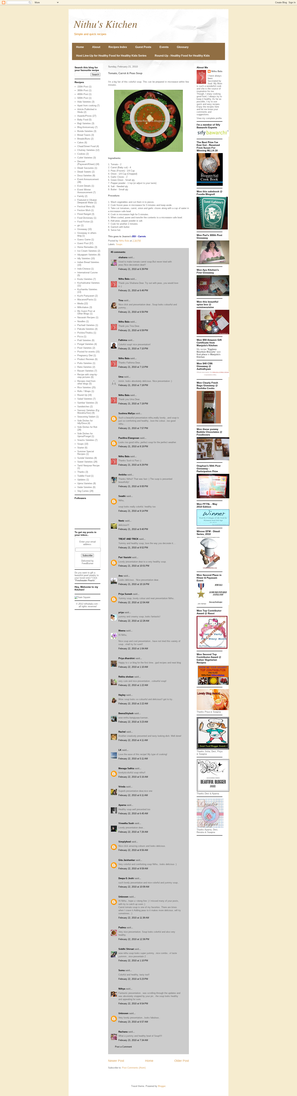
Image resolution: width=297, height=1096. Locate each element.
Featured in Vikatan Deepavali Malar (87, 201)
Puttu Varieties (84, 363)
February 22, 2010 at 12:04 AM (133, 602)
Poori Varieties (84, 348)
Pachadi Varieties (86, 325)
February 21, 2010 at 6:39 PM (133, 269)
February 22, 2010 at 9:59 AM (133, 868)
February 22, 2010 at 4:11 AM (133, 740)
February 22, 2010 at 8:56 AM (133, 850)
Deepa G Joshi (126, 878)
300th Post (82, 90)
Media (80, 303)
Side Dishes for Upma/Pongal (85, 435)
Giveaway (82, 229)
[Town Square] (82, 597)
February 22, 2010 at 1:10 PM (133, 960)
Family (80, 196)
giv (78, 225)
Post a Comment (123, 1046)
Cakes (80, 142)
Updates (81, 479)
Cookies (81, 154)
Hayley (121, 695)
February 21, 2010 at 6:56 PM (133, 312)
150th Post (82, 86)
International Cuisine (87, 272)
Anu (120, 575)
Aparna (122, 805)
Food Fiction (83, 221)
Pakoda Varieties (85, 329)
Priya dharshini (126, 658)
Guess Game (84, 239)
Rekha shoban (126, 676)
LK (119, 750)
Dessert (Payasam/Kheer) (86, 162)
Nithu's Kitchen (105, 23)
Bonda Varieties (85, 131)
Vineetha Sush (126, 823)
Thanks (81, 472)
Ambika (122, 474)
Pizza (80, 336)
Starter (80, 447)
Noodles (81, 321)
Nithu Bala (123, 279)
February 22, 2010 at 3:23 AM (133, 722)
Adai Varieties (84, 101)
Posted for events (86, 351)
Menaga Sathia (126, 768)
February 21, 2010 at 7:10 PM (133, 348)
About (96, 47)
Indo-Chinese (83, 268)
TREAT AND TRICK (128, 539)
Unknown (123, 896)
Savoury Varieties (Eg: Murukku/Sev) (88, 411)
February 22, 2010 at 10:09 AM (133, 886)
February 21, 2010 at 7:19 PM (133, 403)
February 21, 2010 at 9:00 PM (133, 486)
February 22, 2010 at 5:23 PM (133, 979)
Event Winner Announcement (84, 191)
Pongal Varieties (85, 344)
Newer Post (116, 1060)
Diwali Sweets (84, 171)
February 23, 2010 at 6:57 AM (133, 1021)
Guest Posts (143, 47)
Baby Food (82, 119)
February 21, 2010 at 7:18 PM (133, 385)
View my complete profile (209, 118)
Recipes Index (117, 47)
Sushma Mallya (126, 413)
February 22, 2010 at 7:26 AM (133, 832)
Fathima (122, 340)
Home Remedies (85, 247)
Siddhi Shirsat (126, 949)
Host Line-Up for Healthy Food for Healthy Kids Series (111, 55)
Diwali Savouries (85, 168)
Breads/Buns (83, 138)
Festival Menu (84, 206)
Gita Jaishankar (126, 860)
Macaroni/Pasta (85, 299)
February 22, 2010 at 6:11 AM (133, 795)
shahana (122, 257)
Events (164, 47)
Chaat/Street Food (86, 146)
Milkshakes (83, 307)
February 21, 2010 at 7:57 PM (133, 428)
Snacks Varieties (85, 440)
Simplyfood (124, 841)
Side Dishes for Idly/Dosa (85, 422)
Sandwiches (83, 406)
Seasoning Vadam (86, 416)
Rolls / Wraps (84, 391)
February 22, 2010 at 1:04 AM (133, 648)
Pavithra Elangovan (128, 438)
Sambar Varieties (85, 402)
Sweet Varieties (85, 461)
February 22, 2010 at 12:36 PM (133, 939)
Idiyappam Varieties (87, 254)
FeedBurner (87, 563)
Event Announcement (88, 179)
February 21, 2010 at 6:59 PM (133, 330)
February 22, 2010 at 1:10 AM (133, 667)
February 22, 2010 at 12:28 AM (133, 621)
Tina (120, 300)
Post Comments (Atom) (134, 1067)
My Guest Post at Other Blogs (86, 312)
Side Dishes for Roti (87, 427)
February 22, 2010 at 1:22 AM (133, 685)
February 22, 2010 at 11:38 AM (133, 917)
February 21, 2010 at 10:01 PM (133, 566)
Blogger (161, 1086)
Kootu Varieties (84, 279)
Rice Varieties (84, 387)
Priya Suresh (125, 594)
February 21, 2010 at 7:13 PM (133, 367)
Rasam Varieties (85, 370)
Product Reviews (85, 359)
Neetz (121, 520)
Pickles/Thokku (85, 332)
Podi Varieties (84, 340)
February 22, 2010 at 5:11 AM (133, 758)
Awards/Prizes (84, 116)
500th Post (82, 98)
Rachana (123, 1031)
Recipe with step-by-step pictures (87, 376)
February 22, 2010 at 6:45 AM (133, 813)
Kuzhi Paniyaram (85, 295)
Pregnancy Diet (85, 355)
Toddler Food (83, 476)
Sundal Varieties (85, 458)
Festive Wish (83, 210)
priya (121, 612)
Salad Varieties (84, 398)
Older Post (181, 1060)
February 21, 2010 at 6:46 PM (133, 290)
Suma (121, 970)
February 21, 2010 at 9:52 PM (133, 547)
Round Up (82, 395)
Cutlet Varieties (84, 157)
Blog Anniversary (85, 127)
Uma (120, 376)
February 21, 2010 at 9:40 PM (133, 529)
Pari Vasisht (124, 557)
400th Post (82, 94)
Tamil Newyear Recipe (88, 465)
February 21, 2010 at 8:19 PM (133, 446)
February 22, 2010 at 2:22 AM (133, 703)
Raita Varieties (84, 367)
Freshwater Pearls (85, 580)
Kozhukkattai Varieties (88, 283)
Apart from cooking (86, 105)
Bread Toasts (84, 135)
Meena (121, 630)
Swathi (122, 496)
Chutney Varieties (86, 150)
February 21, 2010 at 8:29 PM (133, 465)
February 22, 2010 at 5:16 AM (133, 777)
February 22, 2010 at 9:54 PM (133, 1003)
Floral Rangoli (84, 214)
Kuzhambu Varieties (87, 289)
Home (80, 47)
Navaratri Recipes (86, 317)
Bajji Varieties (84, 123)
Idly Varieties (83, 258)
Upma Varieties (84, 483)
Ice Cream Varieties (87, 251)
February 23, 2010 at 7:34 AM (133, 1040)
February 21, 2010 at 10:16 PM (133, 584)
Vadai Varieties (84, 487)
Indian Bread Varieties (88, 262)
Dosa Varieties (84, 175)
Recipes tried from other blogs (86, 382)
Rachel (122, 731)
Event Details (84, 186)
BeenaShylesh (126, 713)
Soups (119, 244)
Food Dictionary (85, 218)
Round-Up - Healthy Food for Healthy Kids (182, 55)
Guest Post (83, 243)
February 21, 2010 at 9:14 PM (133, 511)
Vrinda (121, 786)
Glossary (183, 47)
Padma (122, 927)
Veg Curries (83, 491)
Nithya (121, 988)
